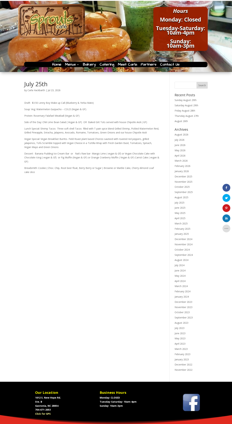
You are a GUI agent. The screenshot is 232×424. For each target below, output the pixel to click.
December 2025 (183, 176)
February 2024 (182, 291)
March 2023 (181, 349)
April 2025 (180, 218)
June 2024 (180, 270)
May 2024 (180, 275)
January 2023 (182, 359)
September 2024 (184, 254)
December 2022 (183, 364)
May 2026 (180, 150)
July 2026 (179, 139)
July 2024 (179, 265)
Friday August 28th (185, 110)
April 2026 (180, 155)
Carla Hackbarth (36, 90)
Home (56, 65)
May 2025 (180, 213)
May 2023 (180, 338)
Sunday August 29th (186, 100)
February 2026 (182, 166)
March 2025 (181, 223)
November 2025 (183, 181)
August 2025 (181, 197)
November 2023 (183, 307)
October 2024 (182, 249)
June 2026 (180, 145)
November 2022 (183, 369)
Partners (148, 65)
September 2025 (184, 192)
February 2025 (182, 228)
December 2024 (183, 239)
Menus (70, 65)
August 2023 (181, 322)
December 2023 (183, 301)
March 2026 (181, 160)
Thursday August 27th (187, 115)
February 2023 (182, 354)
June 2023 (180, 333)
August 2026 (181, 134)
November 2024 (183, 244)
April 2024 (180, 281)
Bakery (89, 65)
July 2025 (179, 202)
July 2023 (179, 328)
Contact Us (170, 65)
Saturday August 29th (186, 105)
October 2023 (182, 312)
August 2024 (181, 260)
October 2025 (182, 186)
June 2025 (180, 207)
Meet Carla (127, 65)
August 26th (181, 121)
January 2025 (182, 233)
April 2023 (180, 343)
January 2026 (182, 171)
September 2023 (184, 317)
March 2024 (181, 286)
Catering (107, 65)
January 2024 (182, 296)
